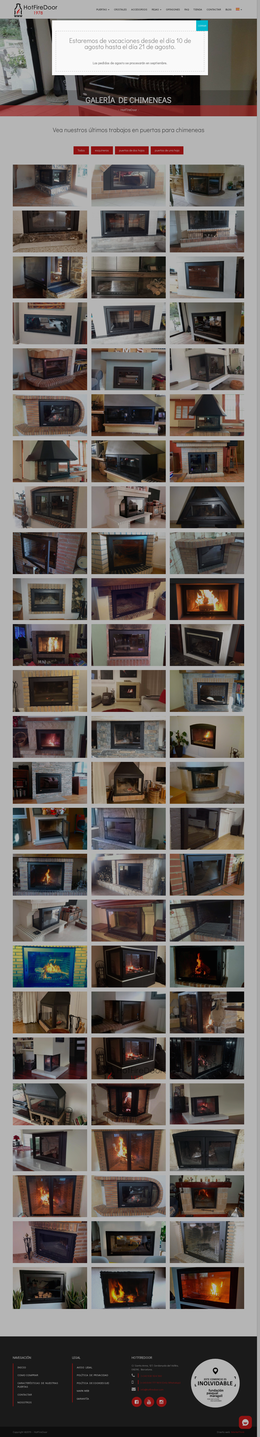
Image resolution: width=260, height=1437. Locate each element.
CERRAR (202, 25)
